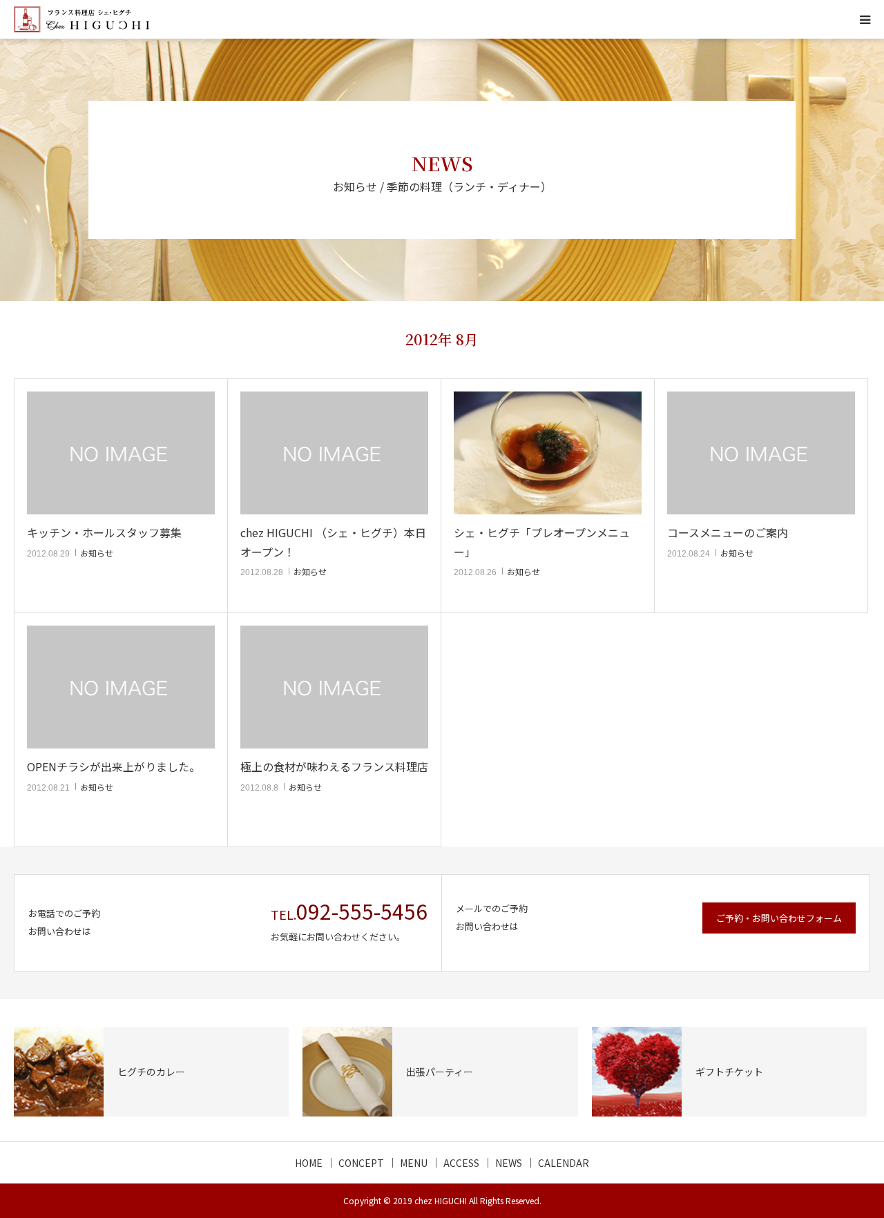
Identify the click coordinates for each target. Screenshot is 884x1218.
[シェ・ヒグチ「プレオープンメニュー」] (548, 453)
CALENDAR (563, 1163)
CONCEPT (361, 1163)
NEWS (508, 1163)
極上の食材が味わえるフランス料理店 (334, 766)
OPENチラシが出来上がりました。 (113, 766)
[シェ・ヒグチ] (81, 19)
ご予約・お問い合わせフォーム (779, 918)
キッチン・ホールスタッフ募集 (104, 532)
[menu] (864, 19)
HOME (309, 1163)
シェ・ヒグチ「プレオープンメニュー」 (542, 541)
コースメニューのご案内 (727, 532)
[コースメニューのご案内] (761, 453)
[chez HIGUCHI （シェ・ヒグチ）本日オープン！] (334, 453)
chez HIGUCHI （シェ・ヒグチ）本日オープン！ (333, 541)
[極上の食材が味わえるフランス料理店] (334, 687)
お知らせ (96, 553)
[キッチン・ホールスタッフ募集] (121, 453)
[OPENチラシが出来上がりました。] (121, 687)
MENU (413, 1163)
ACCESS (461, 1163)
